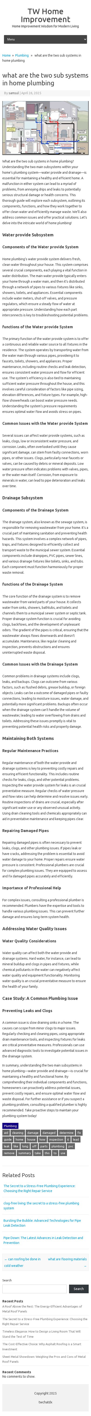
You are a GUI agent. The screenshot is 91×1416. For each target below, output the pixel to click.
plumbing (58, 1146)
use (63, 1153)
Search (7, 1280)
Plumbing (22, 55)
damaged (49, 1132)
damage (32, 1132)
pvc (70, 1146)
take (38, 1153)
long (25, 1146)
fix (79, 1132)
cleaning (17, 1132)
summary (24, 1153)
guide (8, 1139)
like (16, 1146)
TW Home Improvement (45, 15)
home (19, 1139)
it (68, 1139)
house (31, 1139)
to (55, 1153)
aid (6, 1132)
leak (7, 1146)
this (47, 1153)
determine (67, 1132)
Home (6, 55)
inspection (56, 1139)
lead (76, 1139)
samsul (14, 93)
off (34, 1146)
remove (9, 1153)
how (42, 1139)
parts (44, 1146)
